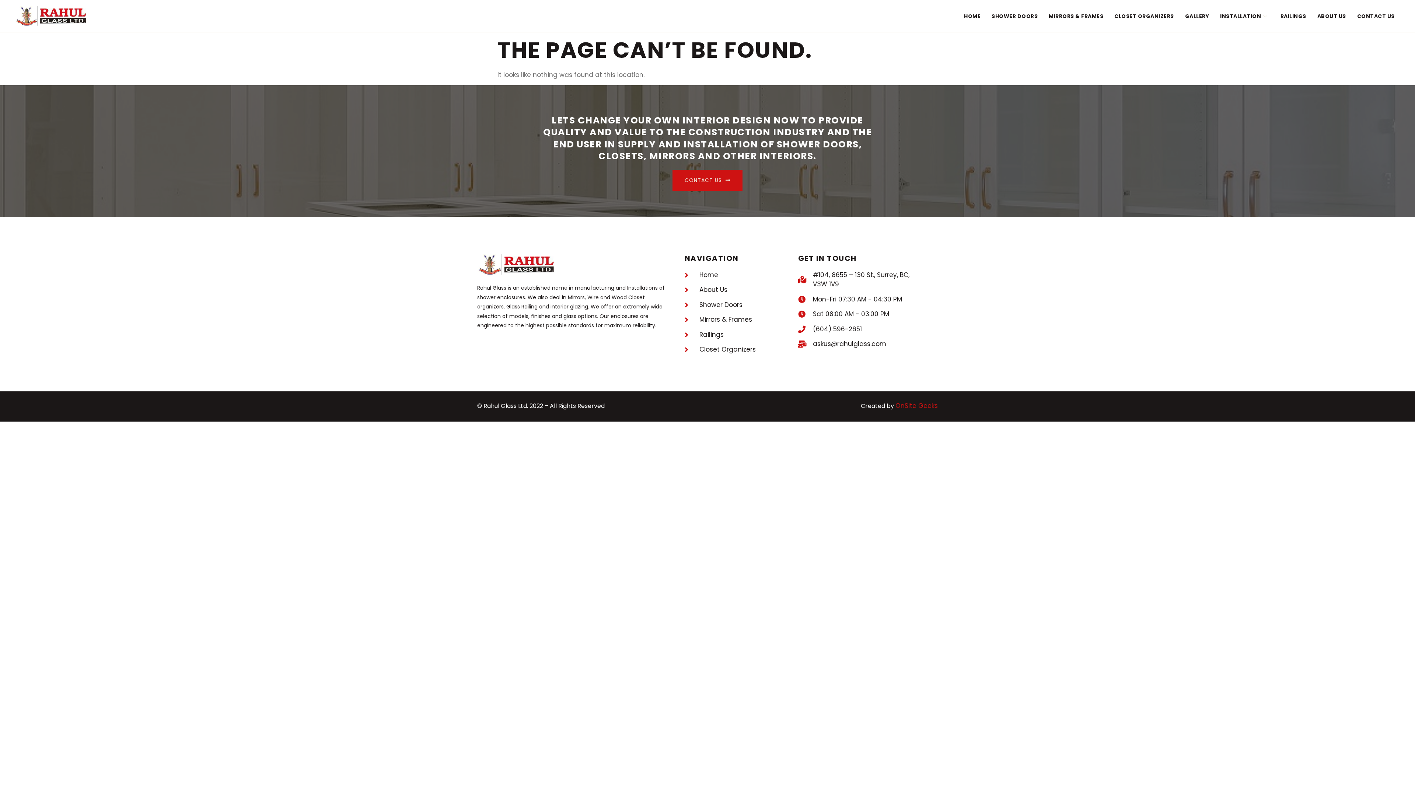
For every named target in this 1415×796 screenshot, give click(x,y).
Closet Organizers (1144, 16)
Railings (1293, 16)
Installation (1240, 16)
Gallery (1197, 16)
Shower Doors (1015, 16)
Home (972, 16)
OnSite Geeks (916, 405)
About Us (1331, 16)
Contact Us (1376, 16)
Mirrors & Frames (1076, 16)
